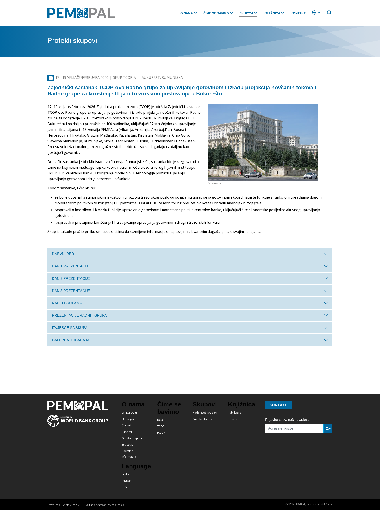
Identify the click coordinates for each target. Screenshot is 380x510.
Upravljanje (129, 419)
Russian (126, 481)
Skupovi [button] (246, 13)
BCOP (160, 420)
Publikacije (234, 413)
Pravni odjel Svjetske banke (64, 505)
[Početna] (83, 13)
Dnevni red (63, 254)
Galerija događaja (70, 340)
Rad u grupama (67, 303)
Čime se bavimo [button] (216, 13)
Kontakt (298, 13)
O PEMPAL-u (129, 413)
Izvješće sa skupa (70, 328)
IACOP (161, 433)
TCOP (160, 426)
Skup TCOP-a (125, 77)
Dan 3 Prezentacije (71, 291)
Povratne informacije (129, 454)
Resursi (232, 419)
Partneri (127, 432)
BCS (124, 487)
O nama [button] (186, 13)
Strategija (127, 444)
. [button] (312, 14)
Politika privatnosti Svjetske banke (105, 505)
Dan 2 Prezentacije (71, 278)
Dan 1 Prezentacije (71, 266)
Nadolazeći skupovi (205, 413)
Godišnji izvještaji (132, 438)
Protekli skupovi (202, 419)
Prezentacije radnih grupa (79, 315)
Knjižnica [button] (272, 13)
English (126, 474)
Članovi (126, 425)
